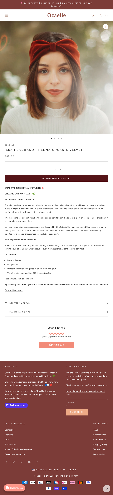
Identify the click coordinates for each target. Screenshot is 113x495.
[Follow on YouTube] (29, 462)
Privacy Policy (99, 434)
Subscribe (77, 412)
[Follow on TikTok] (36, 462)
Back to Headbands (14, 290)
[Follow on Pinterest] (21, 462)
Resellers (9, 434)
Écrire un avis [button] (56, 344)
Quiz (7, 439)
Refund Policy (99, 439)
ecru (31, 278)
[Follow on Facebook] (6, 462)
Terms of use (99, 449)
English (73, 470)
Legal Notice (98, 454)
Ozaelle (9, 145)
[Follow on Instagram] (13, 462)
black (22, 278)
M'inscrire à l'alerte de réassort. (56, 178)
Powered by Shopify (66, 476)
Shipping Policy (100, 444)
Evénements (10, 444)
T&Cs (95, 429)
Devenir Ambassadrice (15, 454)
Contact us (10, 429)
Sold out (56, 169)
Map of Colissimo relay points (18, 449)
